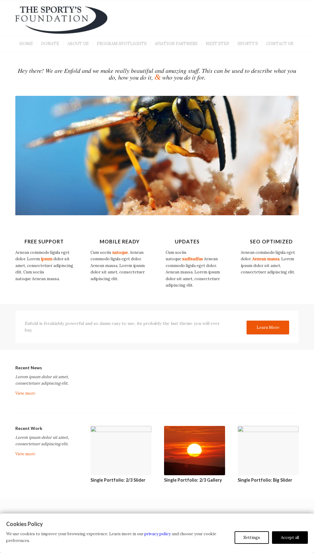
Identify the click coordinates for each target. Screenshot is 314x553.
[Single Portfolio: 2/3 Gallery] (194, 450)
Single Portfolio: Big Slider (265, 480)
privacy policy (157, 533)
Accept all (290, 537)
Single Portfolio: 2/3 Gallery (193, 480)
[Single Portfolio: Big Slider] (268, 450)
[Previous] (29, 155)
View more (25, 393)
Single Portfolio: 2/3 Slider (117, 480)
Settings (251, 537)
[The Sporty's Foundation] (61, 21)
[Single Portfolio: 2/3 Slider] (120, 450)
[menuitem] (26, 43)
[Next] (285, 155)
